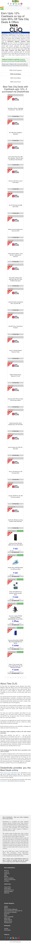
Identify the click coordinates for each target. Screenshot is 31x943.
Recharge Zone (8, 922)
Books (5, 915)
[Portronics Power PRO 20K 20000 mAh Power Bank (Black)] (15, 537)
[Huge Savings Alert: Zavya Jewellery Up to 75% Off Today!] (15, 416)
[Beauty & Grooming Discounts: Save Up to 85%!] (15, 222)
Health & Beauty (8, 919)
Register (16, 5)
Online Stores (7, 888)
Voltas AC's (4, 781)
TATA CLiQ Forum (15, 82)
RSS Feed (6, 893)
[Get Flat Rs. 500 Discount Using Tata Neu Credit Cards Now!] (15, 513)
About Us (6, 870)
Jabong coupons (7, 773)
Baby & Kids (7, 918)
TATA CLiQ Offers (15, 78)
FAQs (5, 875)
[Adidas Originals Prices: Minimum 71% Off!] (15, 368)
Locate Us (6, 872)
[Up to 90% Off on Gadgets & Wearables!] (15, 125)
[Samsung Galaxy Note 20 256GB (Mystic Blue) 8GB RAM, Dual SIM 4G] (15, 634)
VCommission (7, 930)
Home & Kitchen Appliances (10, 909)
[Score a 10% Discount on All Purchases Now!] (15, 464)
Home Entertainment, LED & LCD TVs (13, 910)
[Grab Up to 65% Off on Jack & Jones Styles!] (15, 174)
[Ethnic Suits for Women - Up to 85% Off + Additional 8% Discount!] (15, 246)
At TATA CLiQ (15, 552)
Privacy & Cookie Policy (9, 879)
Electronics (6, 913)
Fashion (6, 906)
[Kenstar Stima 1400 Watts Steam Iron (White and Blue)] (15, 561)
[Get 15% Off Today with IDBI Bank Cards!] (15, 198)
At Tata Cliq (16, 116)
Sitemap (6, 876)
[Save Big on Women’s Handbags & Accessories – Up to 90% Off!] (15, 101)
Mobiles (6, 907)
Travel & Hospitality (8, 916)
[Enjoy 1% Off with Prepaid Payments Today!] (15, 343)
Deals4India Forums (9, 890)
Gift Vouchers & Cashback (10, 912)
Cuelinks (6, 928)
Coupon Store (7, 887)
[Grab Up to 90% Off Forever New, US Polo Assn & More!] (15, 392)
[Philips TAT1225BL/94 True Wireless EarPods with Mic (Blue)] (15, 585)
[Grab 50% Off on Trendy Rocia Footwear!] (15, 319)
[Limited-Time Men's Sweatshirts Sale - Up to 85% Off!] (15, 295)
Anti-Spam (6, 881)
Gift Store (11, 5)
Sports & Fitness (8, 921)
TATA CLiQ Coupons (15, 70)
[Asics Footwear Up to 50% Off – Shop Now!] (15, 440)
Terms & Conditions (9, 878)
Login (20, 5)
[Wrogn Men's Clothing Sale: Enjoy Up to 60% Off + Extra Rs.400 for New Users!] (15, 271)
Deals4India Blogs (8, 891)
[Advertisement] (15, 799)
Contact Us (6, 873)
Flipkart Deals (17, 773)
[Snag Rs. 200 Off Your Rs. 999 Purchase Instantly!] (15, 489)
